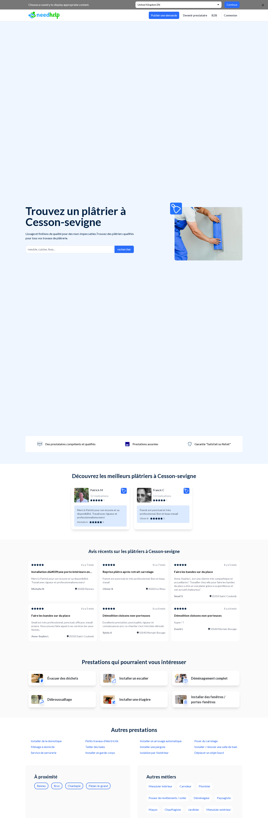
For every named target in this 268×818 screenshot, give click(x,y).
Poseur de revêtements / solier (167, 798)
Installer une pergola (152, 747)
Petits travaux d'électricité (101, 741)
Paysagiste (224, 798)
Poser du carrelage (206, 741)
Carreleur (185, 786)
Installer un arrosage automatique (161, 741)
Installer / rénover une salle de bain (215, 747)
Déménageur (202, 798)
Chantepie (74, 786)
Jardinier (193, 809)
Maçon (153, 809)
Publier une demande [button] (164, 15)
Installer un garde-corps (100, 752)
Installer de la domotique (46, 741)
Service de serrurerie (43, 752)
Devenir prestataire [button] (195, 15)
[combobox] (70, 249)
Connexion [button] (230, 15)
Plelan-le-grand (98, 786)
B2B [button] (214, 15)
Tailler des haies (95, 747)
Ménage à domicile (43, 747)
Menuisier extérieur (218, 809)
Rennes (41, 786)
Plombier (204, 786)
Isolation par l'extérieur (154, 752)
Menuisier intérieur (160, 786)
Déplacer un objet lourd (209, 752)
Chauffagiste (173, 809)
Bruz (57, 786)
